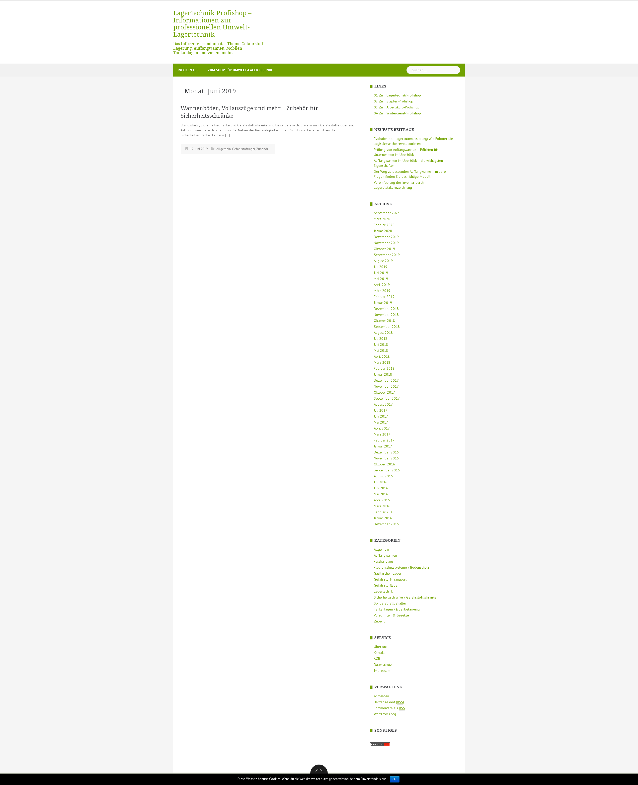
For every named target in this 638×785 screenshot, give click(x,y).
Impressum (382, 670)
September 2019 (387, 255)
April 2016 (382, 500)
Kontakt (379, 652)
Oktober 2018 (384, 320)
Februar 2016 (384, 512)
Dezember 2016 (386, 452)
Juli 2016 (380, 482)
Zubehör (262, 149)
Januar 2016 (383, 518)
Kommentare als (389, 708)
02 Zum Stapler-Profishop (393, 101)
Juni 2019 (381, 272)
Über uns (380, 646)
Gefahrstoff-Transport (390, 579)
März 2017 (382, 434)
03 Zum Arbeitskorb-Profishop (396, 107)
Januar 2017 (383, 446)
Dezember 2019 (386, 237)
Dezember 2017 (386, 380)
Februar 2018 (384, 368)
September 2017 (387, 398)
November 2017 (386, 386)
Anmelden (381, 696)
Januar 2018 (383, 374)
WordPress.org (385, 714)
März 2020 (382, 219)
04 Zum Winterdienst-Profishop (397, 113)
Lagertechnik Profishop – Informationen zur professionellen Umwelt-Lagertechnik (212, 23)
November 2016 (386, 458)
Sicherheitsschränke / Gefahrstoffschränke (405, 597)
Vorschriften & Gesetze (391, 615)
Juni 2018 (381, 344)
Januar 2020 (383, 231)
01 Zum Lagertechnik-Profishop (397, 95)
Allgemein (223, 149)
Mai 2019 (381, 278)
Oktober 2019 (384, 249)
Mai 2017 (381, 422)
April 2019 (382, 284)
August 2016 (383, 476)
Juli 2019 (380, 266)
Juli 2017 (380, 410)
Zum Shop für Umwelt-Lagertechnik (240, 70)
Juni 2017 (381, 416)
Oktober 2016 (384, 464)
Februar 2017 (384, 440)
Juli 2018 (380, 338)
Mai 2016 (381, 494)
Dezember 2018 (386, 308)
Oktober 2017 (384, 392)
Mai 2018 (381, 350)
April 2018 (382, 356)
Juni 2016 (381, 488)
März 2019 (382, 290)
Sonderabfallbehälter (390, 603)
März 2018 (382, 362)
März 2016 (382, 506)
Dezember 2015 (386, 524)
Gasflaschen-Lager (387, 573)
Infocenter (188, 70)
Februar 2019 (384, 296)
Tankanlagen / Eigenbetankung (397, 609)
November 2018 (386, 314)
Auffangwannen (385, 555)
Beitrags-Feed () (389, 702)
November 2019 (386, 243)
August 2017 (383, 404)
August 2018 (383, 332)
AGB (377, 658)
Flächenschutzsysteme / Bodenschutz (401, 567)
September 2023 (387, 213)
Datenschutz (383, 664)
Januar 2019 (383, 302)
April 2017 (382, 428)
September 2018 (387, 326)
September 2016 (387, 470)
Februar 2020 (384, 225)
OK (395, 779)
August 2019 (383, 261)
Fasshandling (383, 561)
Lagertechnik (383, 591)
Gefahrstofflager (243, 149)
